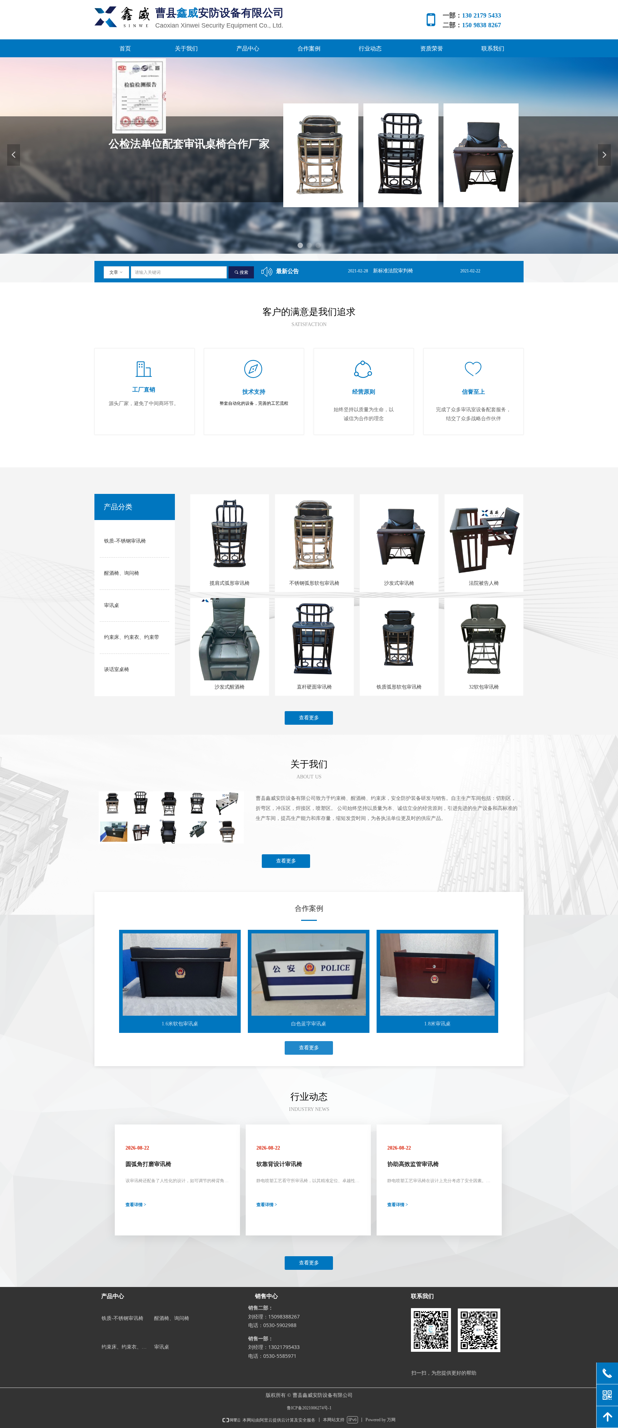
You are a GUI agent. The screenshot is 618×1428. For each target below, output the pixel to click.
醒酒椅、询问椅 (121, 573)
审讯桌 (111, 605)
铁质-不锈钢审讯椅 (125, 541)
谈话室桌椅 (116, 669)
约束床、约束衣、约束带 (131, 637)
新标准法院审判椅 (338, 270)
